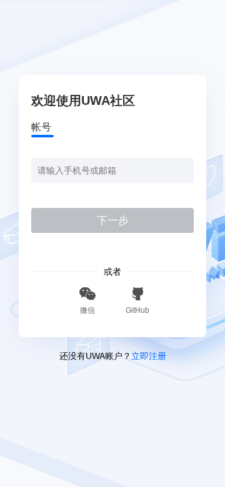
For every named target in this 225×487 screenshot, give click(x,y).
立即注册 (148, 356)
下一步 (113, 221)
